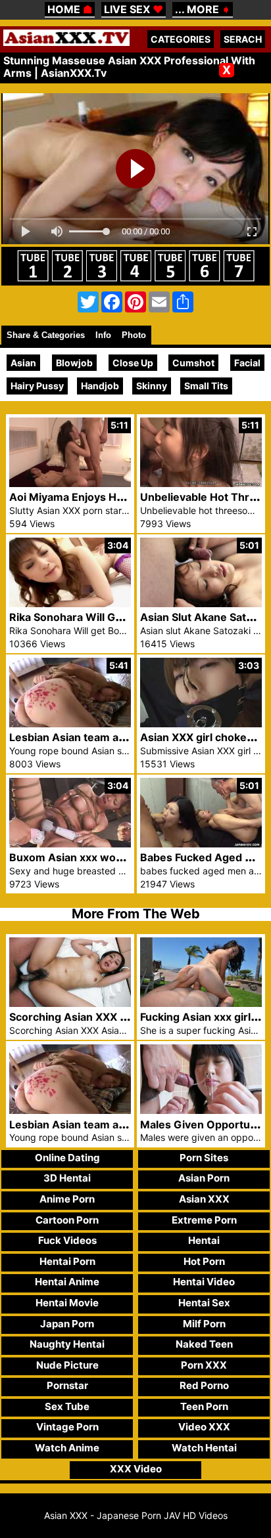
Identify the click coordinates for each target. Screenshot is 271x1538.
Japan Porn (67, 1323)
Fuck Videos (67, 1240)
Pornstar (67, 1385)
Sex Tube (67, 1406)
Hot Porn (204, 1261)
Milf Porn (204, 1323)
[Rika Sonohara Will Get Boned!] (70, 603)
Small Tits (206, 385)
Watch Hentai (204, 1448)
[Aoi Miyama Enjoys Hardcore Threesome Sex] (70, 483)
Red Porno (204, 1385)
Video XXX (204, 1427)
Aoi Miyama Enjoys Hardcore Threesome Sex (125, 496)
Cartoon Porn (67, 1220)
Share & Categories (46, 335)
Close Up (132, 362)
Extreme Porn (204, 1220)
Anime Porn (67, 1199)
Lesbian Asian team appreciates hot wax (113, 737)
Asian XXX (204, 1199)
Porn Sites (204, 1157)
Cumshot (193, 362)
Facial (247, 362)
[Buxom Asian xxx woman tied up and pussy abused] (70, 843)
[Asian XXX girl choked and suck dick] (201, 723)
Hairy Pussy (37, 385)
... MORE (202, 9)
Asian (23, 362)
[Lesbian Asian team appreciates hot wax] (70, 723)
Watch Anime (67, 1448)
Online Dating (67, 1157)
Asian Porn (204, 1178)
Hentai (204, 1240)
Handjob (100, 385)
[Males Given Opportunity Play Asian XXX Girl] (201, 1110)
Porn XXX (204, 1365)
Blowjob (74, 362)
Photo (134, 335)
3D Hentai (67, 1178)
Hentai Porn (67, 1261)
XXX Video (136, 1469)
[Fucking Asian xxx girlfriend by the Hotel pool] (201, 1003)
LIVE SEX (133, 9)
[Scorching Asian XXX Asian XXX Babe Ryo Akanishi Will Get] (70, 1003)
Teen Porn (204, 1406)
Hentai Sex (204, 1302)
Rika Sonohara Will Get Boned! (87, 617)
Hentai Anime (67, 1281)
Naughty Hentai (67, 1344)
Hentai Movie (67, 1302)
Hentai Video (204, 1281)
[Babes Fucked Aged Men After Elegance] (201, 843)
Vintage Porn (67, 1427)
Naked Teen (204, 1344)
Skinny (151, 385)
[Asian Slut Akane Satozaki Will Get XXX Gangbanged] (201, 603)
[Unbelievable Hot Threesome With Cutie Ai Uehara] (201, 483)
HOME (69, 9)
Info (103, 335)
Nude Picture (67, 1365)
